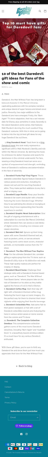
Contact (8, 387)
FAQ (6, 382)
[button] (2, 11)
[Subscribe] (37, 417)
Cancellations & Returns (14, 392)
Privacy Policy (10, 403)
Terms (7, 397)
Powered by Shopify (34, 452)
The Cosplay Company (19, 452)
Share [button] (6, 94)
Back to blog (25, 366)
